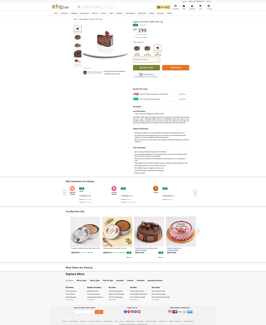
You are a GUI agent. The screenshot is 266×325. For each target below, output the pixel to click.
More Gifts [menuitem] (142, 13)
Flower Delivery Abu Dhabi (138, 294)
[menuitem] (57, 13)
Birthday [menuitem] (74, 13)
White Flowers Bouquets (116, 294)
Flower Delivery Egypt (159, 294)
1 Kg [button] (147, 53)
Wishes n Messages (175, 321)
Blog (121, 321)
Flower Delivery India (158, 291)
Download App (130, 321)
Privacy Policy (107, 321)
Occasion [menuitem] (160, 13)
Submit (99, 312)
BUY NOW (175, 68)
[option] (89, 194)
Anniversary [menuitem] (85, 13)
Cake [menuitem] (111, 13)
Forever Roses (70, 294)
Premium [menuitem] (64, 13)
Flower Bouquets (71, 291)
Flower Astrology (151, 321)
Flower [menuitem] (103, 13)
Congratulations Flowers (95, 297)
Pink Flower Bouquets (116, 297)
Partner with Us (188, 321)
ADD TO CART (146, 68)
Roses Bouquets (71, 297)
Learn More (182, 94)
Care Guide (140, 321)
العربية (184, 1)
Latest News (73, 321)
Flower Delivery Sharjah (137, 297)
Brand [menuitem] (151, 13)
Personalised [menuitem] (130, 13)
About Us (64, 321)
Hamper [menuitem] (119, 13)
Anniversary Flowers (93, 294)
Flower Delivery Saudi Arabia (161, 297)
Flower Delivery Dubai (137, 291)
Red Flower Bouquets (116, 291)
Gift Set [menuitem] (94, 13)
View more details (140, 37)
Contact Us (83, 321)
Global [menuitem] (169, 13)
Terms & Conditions (95, 321)
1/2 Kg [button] (137, 53)
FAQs (116, 321)
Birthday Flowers (92, 291)
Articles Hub (163, 321)
